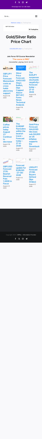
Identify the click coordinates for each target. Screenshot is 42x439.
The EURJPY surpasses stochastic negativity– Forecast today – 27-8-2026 (34, 82)
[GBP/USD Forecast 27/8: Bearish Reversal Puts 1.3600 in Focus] (8, 161)
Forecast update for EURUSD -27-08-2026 (21, 170)
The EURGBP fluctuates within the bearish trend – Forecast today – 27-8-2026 (21, 135)
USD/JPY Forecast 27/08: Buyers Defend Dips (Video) (33, 174)
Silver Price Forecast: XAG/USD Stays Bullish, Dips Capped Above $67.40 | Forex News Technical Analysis (20, 89)
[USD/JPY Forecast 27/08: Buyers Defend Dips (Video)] (34, 161)
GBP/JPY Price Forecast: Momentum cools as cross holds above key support (8, 83)
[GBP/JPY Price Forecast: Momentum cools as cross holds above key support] (8, 68)
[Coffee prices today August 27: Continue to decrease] (8, 119)
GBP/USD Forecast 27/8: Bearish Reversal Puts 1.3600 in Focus (7, 175)
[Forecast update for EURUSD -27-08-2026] (21, 160)
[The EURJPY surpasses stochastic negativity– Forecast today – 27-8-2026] (34, 68)
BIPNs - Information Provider (26, 235)
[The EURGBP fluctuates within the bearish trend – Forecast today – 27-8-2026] (21, 119)
